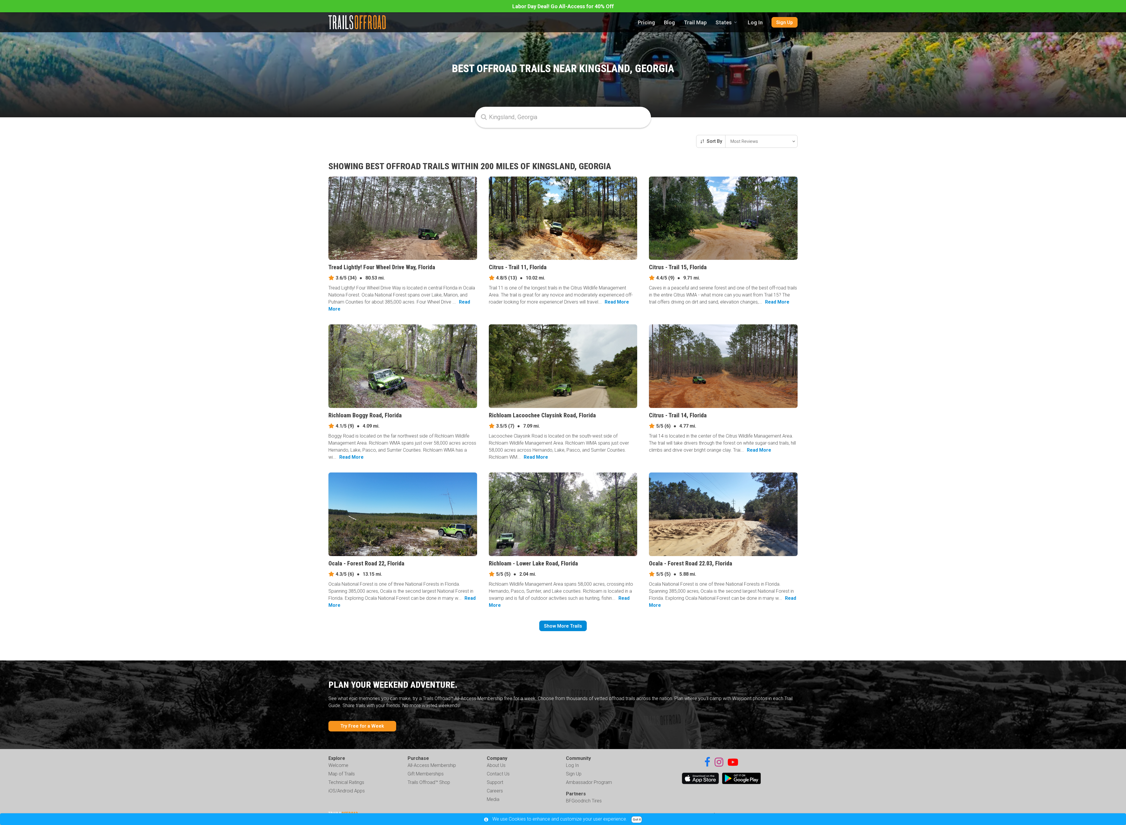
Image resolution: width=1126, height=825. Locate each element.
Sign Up (784, 22)
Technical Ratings (346, 782)
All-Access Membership (432, 765)
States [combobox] (723, 22)
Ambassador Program (589, 782)
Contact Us (498, 774)
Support (495, 782)
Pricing (646, 22)
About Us (496, 765)
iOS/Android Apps (346, 791)
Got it (637, 819)
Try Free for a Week (362, 726)
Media (493, 799)
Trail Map (695, 22)
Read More (617, 302)
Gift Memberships (426, 774)
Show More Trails (563, 626)
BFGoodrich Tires (584, 801)
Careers (495, 791)
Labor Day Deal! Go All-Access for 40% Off (563, 6)
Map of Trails (341, 774)
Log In (755, 22)
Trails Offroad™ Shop (429, 782)
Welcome (338, 765)
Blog (669, 22)
